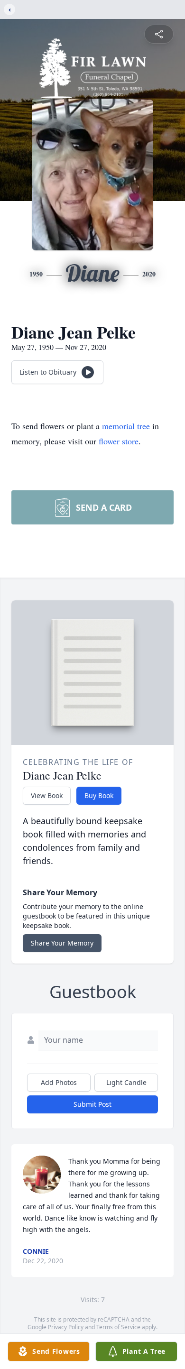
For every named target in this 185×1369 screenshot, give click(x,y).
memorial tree (126, 426)
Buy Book (98, 795)
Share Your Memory (62, 942)
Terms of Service (118, 1327)
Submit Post (92, 1104)
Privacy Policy (65, 1327)
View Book (47, 795)
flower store (119, 441)
